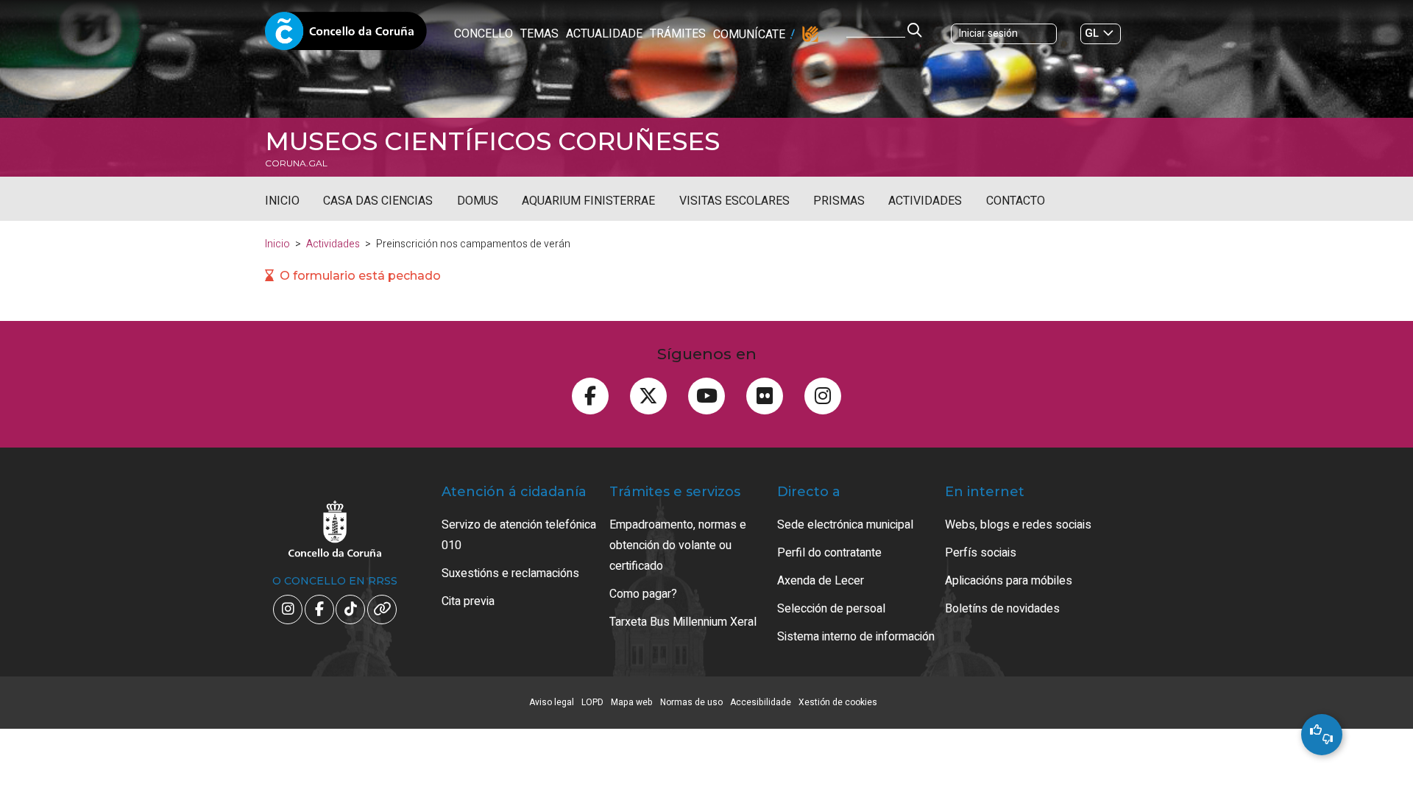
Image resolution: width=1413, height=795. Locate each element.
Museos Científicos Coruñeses (492, 141)
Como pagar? (643, 594)
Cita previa (468, 601)
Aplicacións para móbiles (1008, 581)
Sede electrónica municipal (845, 525)
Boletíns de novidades (1002, 609)
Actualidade (604, 34)
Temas (539, 34)
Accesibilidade (760, 702)
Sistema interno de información (856, 637)
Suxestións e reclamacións (510, 573)
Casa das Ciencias (378, 201)
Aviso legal (551, 702)
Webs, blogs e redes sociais (1018, 525)
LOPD (592, 702)
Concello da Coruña (346, 35)
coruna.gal (296, 163)
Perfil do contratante (829, 553)
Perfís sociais (980, 553)
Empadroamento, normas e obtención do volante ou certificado (677, 545)
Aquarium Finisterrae (588, 201)
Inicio (282, 201)
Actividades (925, 201)
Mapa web (632, 702)
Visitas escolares (734, 201)
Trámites (678, 34)
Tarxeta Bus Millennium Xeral (683, 622)
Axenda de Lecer (820, 581)
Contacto (1015, 201)
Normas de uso (691, 702)
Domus (477, 201)
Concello (483, 34)
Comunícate (749, 34)
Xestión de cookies (837, 702)
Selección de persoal (831, 609)
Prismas (839, 201)
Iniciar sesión (988, 33)
